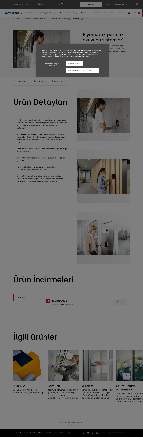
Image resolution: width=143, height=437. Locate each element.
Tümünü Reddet (74, 64)
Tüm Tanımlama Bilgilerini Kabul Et (82, 70)
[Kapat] (105, 46)
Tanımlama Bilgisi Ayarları (51, 65)
